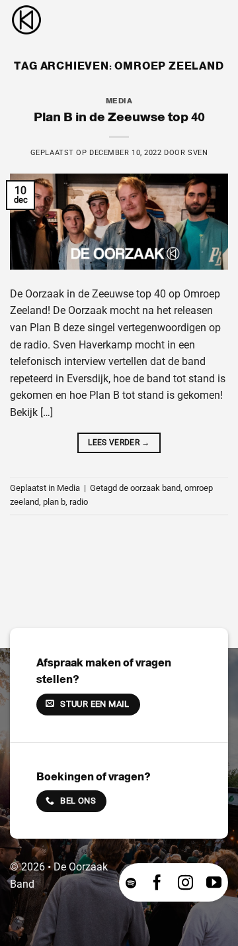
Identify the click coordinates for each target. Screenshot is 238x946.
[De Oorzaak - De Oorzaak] (76, 20)
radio (78, 502)
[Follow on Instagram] (185, 883)
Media (119, 101)
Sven (198, 152)
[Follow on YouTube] (213, 883)
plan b (54, 502)
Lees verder (119, 442)
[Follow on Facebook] (157, 883)
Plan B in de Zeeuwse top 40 (119, 117)
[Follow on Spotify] (131, 882)
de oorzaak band (149, 488)
